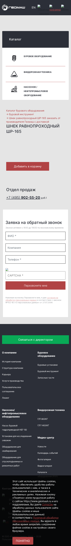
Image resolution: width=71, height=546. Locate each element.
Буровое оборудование (38, 56)
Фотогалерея (44, 459)
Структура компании (12, 368)
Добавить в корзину (28, 166)
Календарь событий (48, 453)
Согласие (47, 504)
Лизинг (5, 397)
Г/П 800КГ (43, 419)
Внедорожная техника (38, 72)
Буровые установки (48, 365)
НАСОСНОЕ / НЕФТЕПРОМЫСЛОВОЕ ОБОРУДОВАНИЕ (36, 91)
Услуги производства (13, 380)
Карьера (6, 374)
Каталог (15, 39)
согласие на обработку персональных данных (32, 298)
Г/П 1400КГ (43, 425)
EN (34, 7)
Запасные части (46, 377)
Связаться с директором (35, 339)
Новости (42, 446)
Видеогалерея (45, 465)
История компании (11, 361)
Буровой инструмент (48, 371)
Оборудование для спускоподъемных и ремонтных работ (12, 461)
